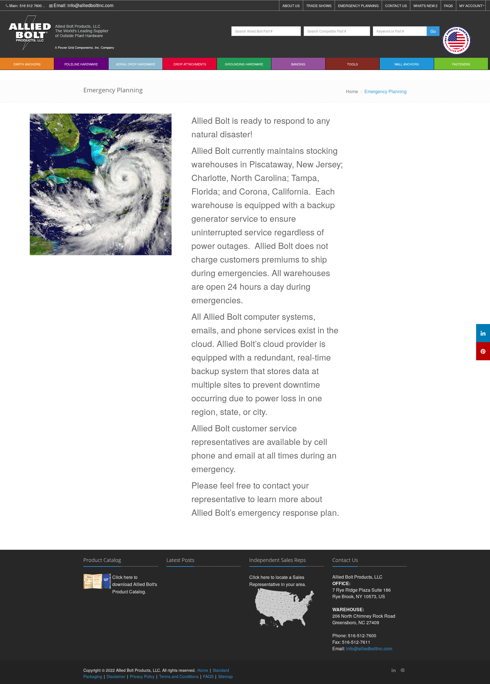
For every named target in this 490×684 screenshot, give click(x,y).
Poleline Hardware (81, 64)
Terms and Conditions (178, 676)
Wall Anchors (406, 64)
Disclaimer (116, 676)
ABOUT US (291, 5)
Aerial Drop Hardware (135, 64)
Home (352, 91)
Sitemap (225, 676)
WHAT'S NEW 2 (425, 5)
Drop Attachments (190, 64)
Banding (298, 64)
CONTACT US (396, 5)
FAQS (448, 5)
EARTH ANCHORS (27, 64)
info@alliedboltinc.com (90, 5)
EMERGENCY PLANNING (358, 5)
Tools (352, 64)
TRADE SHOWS (318, 5)
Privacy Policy (142, 676)
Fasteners (461, 64)
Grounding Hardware (244, 64)
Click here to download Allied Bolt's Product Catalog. (134, 584)
